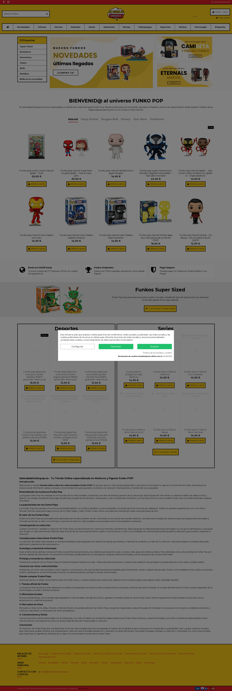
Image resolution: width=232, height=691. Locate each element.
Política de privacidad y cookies (157, 353)
